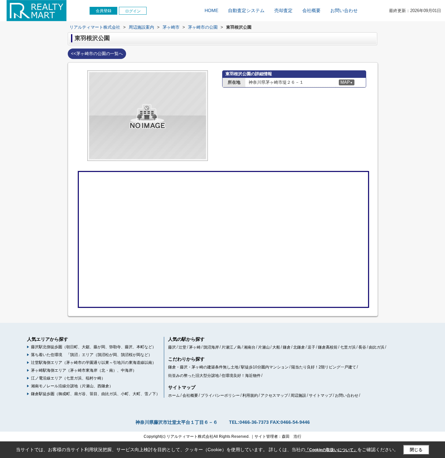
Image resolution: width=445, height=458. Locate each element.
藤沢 (172, 347)
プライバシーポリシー (220, 395)
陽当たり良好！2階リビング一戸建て (323, 367)
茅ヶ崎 (195, 347)
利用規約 (250, 395)
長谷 (362, 347)
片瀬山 (264, 347)
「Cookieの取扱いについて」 (331, 450)
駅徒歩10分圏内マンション (265, 367)
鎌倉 (287, 347)
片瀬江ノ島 (231, 347)
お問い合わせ (344, 10)
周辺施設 (298, 395)
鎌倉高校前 (327, 347)
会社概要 (311, 10)
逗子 (311, 347)
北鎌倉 (299, 347)
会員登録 (103, 10)
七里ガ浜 (348, 347)
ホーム (174, 395)
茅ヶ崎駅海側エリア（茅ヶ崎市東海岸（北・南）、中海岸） (83, 370)
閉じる (416, 449)
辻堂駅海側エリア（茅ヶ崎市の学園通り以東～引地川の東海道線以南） (93, 362)
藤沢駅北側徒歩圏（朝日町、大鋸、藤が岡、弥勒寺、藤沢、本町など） (93, 347)
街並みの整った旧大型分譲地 (193, 375)
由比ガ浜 (376, 347)
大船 (276, 347)
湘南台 (249, 347)
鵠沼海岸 (211, 347)
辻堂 (182, 347)
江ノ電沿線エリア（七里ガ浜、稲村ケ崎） (68, 378)
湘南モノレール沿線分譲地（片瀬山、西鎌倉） (72, 386)
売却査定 (283, 10)
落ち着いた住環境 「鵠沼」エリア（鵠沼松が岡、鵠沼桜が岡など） (91, 354)
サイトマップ (320, 395)
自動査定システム (246, 10)
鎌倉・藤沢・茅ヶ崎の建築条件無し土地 (203, 367)
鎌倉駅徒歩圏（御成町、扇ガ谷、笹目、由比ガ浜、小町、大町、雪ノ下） (95, 394)
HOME (211, 10)
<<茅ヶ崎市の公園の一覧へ (97, 53)
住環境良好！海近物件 (241, 375)
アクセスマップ (274, 395)
